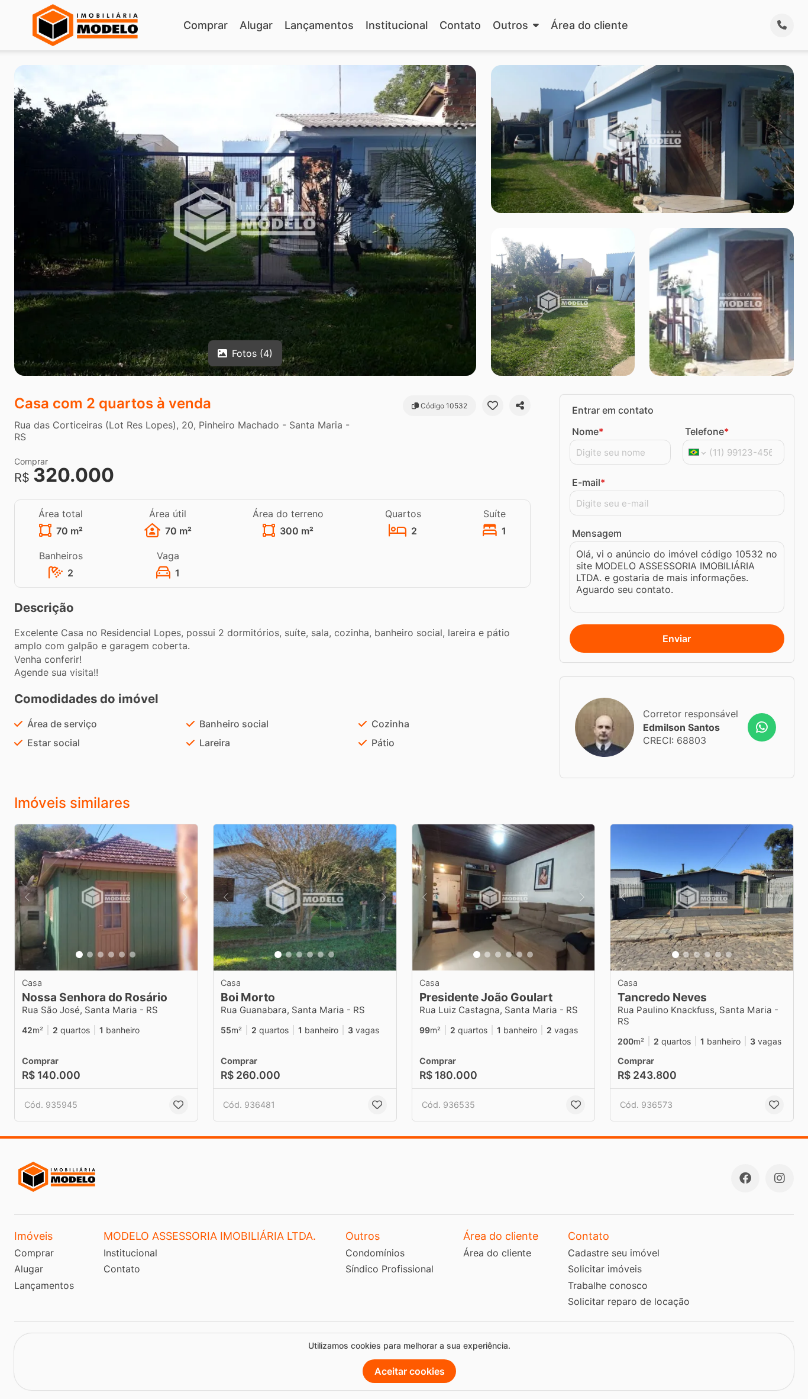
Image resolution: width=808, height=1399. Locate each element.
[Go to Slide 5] (122, 955)
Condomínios (375, 1253)
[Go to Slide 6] (132, 955)
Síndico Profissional (389, 1269)
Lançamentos (319, 25)
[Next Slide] (185, 897)
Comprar (205, 25)
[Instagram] (779, 1178)
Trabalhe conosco (608, 1285)
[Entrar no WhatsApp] (762, 727)
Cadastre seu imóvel (614, 1253)
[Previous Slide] (27, 897)
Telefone (707, 431)
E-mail (588, 482)
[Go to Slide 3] (101, 955)
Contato (460, 25)
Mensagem (597, 533)
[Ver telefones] (782, 25)
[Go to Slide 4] (111, 955)
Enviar (676, 638)
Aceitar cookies (409, 1371)
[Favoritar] (492, 405)
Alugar (256, 25)
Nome (587, 431)
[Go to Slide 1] (79, 954)
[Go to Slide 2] (90, 955)
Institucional (397, 25)
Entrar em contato (613, 410)
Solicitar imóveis (605, 1269)
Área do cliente (589, 25)
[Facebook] (745, 1178)
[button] (106, 897)
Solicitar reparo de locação (629, 1301)
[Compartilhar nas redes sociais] (520, 405)
